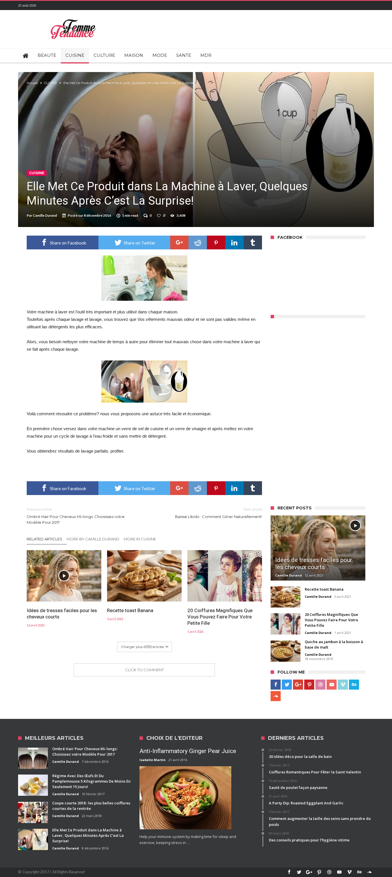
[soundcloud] (276, 696)
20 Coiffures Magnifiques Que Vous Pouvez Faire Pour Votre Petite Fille (220, 617)
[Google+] (298, 685)
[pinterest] (216, 242)
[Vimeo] (343, 685)
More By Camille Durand (93, 539)
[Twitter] (287, 685)
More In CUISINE (140, 539)
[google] (179, 242)
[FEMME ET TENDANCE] (73, 18)
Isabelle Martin (152, 760)
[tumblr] (253, 242)
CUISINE (50, 83)
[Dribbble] (320, 685)
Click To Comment (144, 670)
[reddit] (198, 242)
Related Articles (44, 539)
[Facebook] (276, 685)
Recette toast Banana (130, 610)
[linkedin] (234, 242)
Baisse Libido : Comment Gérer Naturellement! (218, 513)
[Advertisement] (314, 410)
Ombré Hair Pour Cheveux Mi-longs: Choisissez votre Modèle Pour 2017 (76, 516)
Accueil (32, 83)
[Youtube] (332, 685)
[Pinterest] (309, 685)
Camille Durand (45, 215)
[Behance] (354, 685)
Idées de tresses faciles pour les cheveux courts (62, 614)
